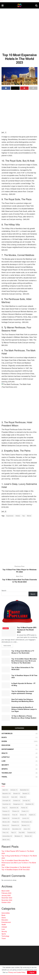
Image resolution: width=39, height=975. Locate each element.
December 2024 (7, 898)
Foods (25, 811)
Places (6, 825)
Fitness (15, 811)
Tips (13, 832)
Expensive (9, 516)
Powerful (15, 825)
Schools (6, 829)
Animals (14, 790)
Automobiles (7, 733)
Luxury (25, 818)
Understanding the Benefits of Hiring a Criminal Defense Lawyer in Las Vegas (24, 709)
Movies (6, 822)
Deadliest (29, 804)
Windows (18, 836)
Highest (6, 818)
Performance (27, 822)
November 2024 (7, 900)
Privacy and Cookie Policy (16, 972)
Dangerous (18, 804)
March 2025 (5, 891)
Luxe (3, 761)
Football (6, 814)
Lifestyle (5, 757)
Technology (7, 773)
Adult (5, 790)
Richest (25, 825)
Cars (14, 797)
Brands (17, 793)
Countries (7, 804)
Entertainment (8, 749)
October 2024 (6, 902)
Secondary (16, 829)
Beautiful (7, 793)
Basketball (24, 790)
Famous (6, 811)
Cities (23, 797)
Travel (4, 777)
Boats (4, 737)
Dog (5, 807)
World (29, 516)
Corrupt (26, 800)
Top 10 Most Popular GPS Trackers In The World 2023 (26, 629)
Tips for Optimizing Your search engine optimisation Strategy (22, 692)
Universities (7, 836)
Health (4, 753)
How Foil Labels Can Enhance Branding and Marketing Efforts (22, 700)
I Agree (31, 972)
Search (4, 590)
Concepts (7, 800)
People (16, 822)
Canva (6, 797)
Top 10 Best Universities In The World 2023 (22, 668)
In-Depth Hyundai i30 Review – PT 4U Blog (23, 684)
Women (28, 836)
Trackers (31, 832)
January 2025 (6, 895)
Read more (7, 645)
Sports (4, 769)
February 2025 (6, 893)
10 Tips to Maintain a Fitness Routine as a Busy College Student (23, 717)
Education (6, 745)
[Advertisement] (19, 30)
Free (14, 814)
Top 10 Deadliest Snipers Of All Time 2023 (24, 676)
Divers (5, 628)
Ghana (23, 814)
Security (5, 765)
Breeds (26, 793)
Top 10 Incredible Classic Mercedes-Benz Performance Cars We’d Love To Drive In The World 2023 (24, 661)
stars (27, 829)
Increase (16, 818)
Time (5, 832)
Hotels (18, 516)
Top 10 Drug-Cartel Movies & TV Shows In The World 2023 (22, 652)
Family (24, 807)
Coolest (16, 800)
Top (23, 516)
